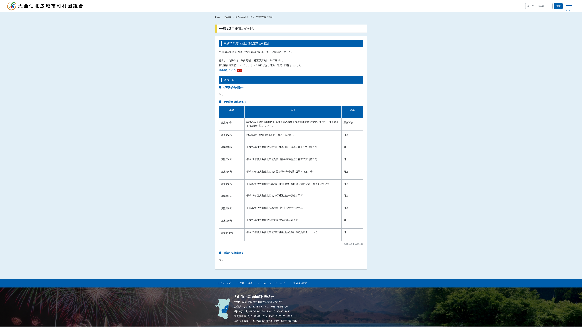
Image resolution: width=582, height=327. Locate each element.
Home (217, 17)
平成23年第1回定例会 (265, 17)
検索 (558, 6)
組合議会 (228, 17)
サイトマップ (224, 283)
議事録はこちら (227, 70)
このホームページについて (272, 283)
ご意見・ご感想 (245, 283)
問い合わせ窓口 (300, 283)
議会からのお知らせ (244, 17)
